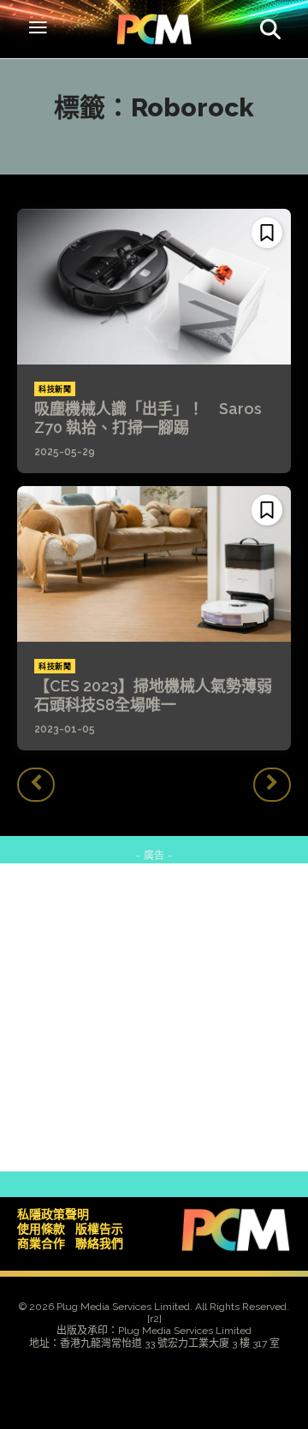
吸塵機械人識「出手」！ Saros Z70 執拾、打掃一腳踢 (148, 418)
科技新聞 (54, 389)
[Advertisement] (154, 1017)
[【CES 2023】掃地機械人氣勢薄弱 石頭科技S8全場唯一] (154, 564)
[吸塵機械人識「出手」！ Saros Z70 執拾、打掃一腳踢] (154, 287)
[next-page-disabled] (272, 785)
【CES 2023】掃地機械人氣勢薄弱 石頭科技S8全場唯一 (160, 695)
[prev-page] (36, 785)
